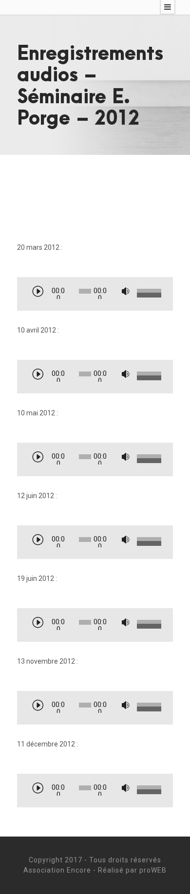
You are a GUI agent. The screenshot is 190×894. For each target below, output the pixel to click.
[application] (95, 294)
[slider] (148, 293)
